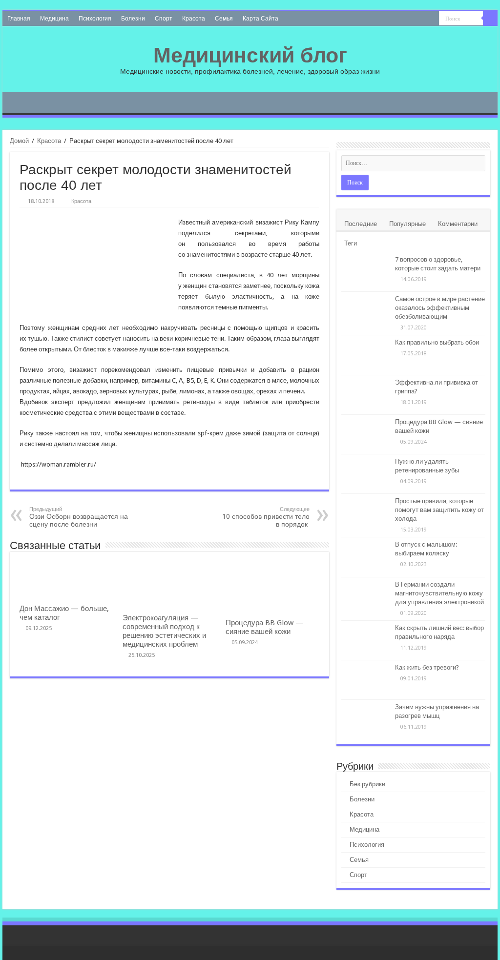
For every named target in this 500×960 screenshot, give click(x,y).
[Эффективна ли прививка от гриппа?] (365, 394)
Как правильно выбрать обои (437, 342)
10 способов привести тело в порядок (266, 517)
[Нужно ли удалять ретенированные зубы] (365, 473)
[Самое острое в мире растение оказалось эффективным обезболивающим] (365, 311)
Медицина (54, 18)
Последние (360, 223)
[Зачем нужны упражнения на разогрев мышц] (365, 719)
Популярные (407, 223)
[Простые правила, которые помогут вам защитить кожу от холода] (365, 513)
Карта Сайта (260, 18)
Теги (350, 243)
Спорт (163, 18)
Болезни (133, 18)
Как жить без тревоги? (427, 667)
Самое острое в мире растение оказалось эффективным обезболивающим (440, 307)
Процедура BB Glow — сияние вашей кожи (264, 627)
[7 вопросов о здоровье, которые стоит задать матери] (365, 271)
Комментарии (458, 223)
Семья (224, 18)
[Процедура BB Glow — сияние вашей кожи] (365, 434)
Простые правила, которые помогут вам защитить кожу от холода (439, 509)
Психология (95, 18)
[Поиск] (490, 18)
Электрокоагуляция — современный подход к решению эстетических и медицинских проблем (164, 631)
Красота (193, 18)
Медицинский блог (250, 55)
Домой (19, 140)
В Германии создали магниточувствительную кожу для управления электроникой (439, 593)
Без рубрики (367, 784)
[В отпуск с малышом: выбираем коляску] (365, 557)
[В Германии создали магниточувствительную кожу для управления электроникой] (365, 596)
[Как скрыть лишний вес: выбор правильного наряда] (365, 640)
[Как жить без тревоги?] (365, 679)
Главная (18, 18)
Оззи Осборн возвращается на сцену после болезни (78, 517)
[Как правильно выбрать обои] (365, 354)
